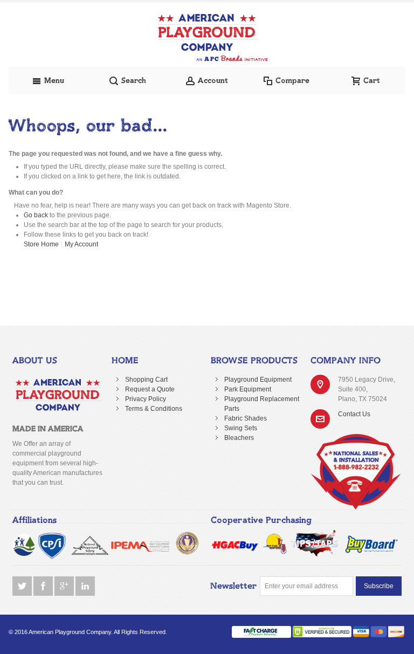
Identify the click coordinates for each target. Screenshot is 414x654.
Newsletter (233, 586)
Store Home (41, 244)
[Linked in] (85, 586)
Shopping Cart (146, 379)
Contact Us (354, 414)
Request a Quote (150, 389)
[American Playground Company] (207, 37)
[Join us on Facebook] (43, 586)
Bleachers (239, 438)
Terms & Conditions (153, 408)
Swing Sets (240, 428)
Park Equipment (247, 389)
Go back (36, 215)
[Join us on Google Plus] (64, 586)
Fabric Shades (245, 418)
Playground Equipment (258, 379)
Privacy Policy (145, 399)
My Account (81, 244)
